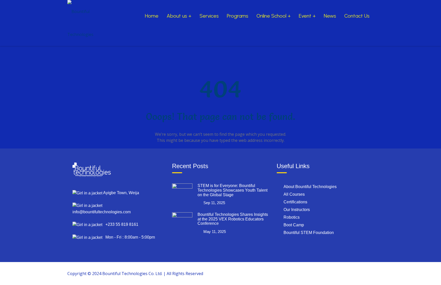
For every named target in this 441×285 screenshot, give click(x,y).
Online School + (273, 16)
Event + (307, 16)
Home (151, 16)
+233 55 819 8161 (120, 224)
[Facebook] (321, 273)
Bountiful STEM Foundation (309, 232)
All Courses (294, 194)
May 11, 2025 (214, 231)
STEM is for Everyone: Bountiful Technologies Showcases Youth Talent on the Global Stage (232, 190)
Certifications (295, 202)
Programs (237, 16)
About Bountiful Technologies (310, 186)
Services (209, 16)
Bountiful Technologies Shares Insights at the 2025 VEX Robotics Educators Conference (233, 219)
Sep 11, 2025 (214, 203)
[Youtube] (356, 273)
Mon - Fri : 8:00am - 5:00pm (128, 237)
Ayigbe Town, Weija (120, 193)
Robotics (292, 217)
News (330, 16)
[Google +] (333, 273)
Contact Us (357, 16)
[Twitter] (344, 273)
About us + (179, 16)
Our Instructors (297, 209)
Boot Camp (294, 225)
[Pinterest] (368, 273)
